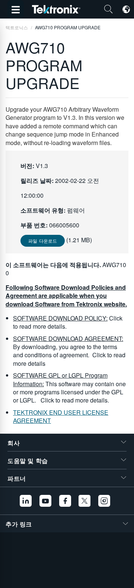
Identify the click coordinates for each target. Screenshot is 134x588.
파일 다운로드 (42, 240)
